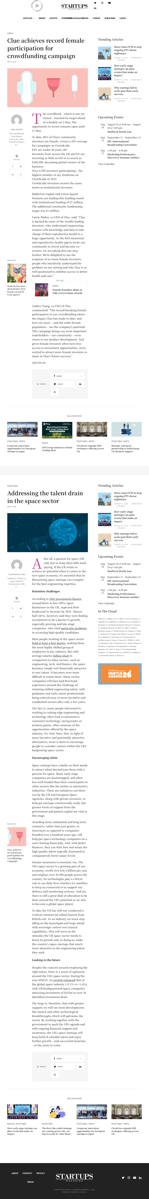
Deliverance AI (125, 622)
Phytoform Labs (108, 643)
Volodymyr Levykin (16, 574)
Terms (30, 1182)
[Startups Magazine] (75, 7)
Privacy (40, 1173)
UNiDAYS (127, 652)
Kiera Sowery (17, 129)
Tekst (112, 649)
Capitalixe (103, 622)
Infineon (132, 631)
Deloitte (137, 622)
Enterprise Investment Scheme (120, 625)
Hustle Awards (121, 631)
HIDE (128, 628)
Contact (27, 1173)
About (14, 1173)
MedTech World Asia (119, 131)
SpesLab (112, 646)
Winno (120, 655)
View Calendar (106, 164)
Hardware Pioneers (109, 628)
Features (12, 441)
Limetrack (105, 634)
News (10, 33)
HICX (121, 628)
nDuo (115, 640)
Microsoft (117, 637)
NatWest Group (105, 640)
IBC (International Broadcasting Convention (122, 143)
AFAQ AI (102, 619)
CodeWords (113, 622)
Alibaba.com (112, 619)
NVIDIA (132, 640)
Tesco (119, 649)
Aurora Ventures (133, 619)
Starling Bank (123, 646)
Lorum (131, 634)
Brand (11, 1123)
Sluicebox (102, 646)
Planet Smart (121, 643)
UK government (115, 652)
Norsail (123, 640)
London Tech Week (119, 634)
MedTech (107, 637)
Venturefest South (108, 655)
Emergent (103, 625)
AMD (122, 619)
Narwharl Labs (128, 637)
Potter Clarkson (135, 643)
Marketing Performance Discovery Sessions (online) (123, 156)
